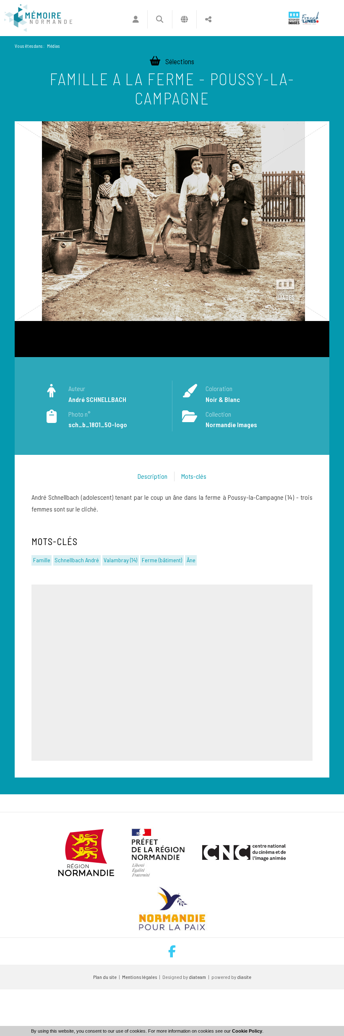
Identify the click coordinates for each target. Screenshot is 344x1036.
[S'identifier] (135, 19)
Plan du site (105, 977)
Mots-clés (193, 476)
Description (152, 476)
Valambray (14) (120, 560)
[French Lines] (310, 18)
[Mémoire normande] (38, 18)
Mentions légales (139, 977)
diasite (244, 977)
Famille (41, 560)
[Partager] (208, 19)
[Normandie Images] (294, 18)
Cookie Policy (247, 1030)
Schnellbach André (77, 560)
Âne (191, 560)
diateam (197, 977)
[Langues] (184, 19)
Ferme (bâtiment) (162, 560)
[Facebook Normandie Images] (172, 951)
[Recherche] (160, 19)
